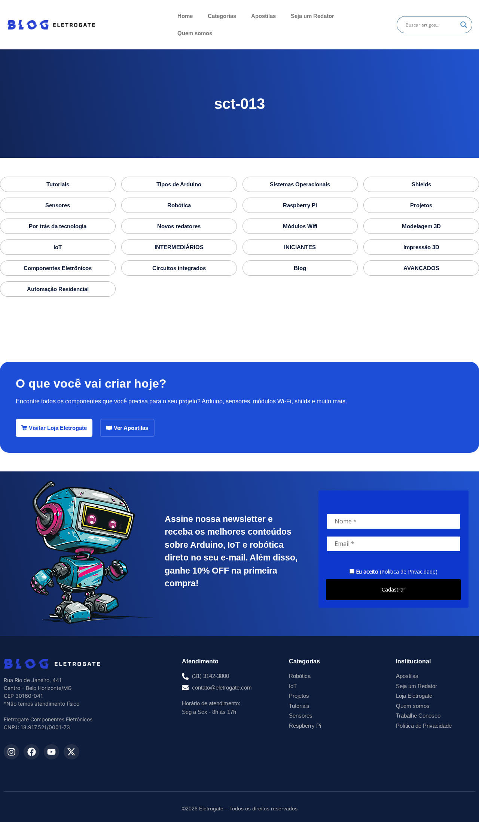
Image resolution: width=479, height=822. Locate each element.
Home (185, 16)
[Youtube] (51, 752)
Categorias (222, 16)
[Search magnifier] (463, 24)
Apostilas (263, 16)
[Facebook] (31, 752)
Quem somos (194, 33)
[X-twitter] (71, 752)
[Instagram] (11, 752)
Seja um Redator (312, 16)
